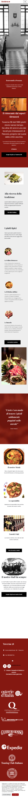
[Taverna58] (5, 1)
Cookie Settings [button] (6, 794)
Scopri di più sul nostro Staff (14, 594)
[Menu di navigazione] (25, 1)
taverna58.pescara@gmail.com (12, 665)
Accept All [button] (15, 794)
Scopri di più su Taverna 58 (14, 154)
